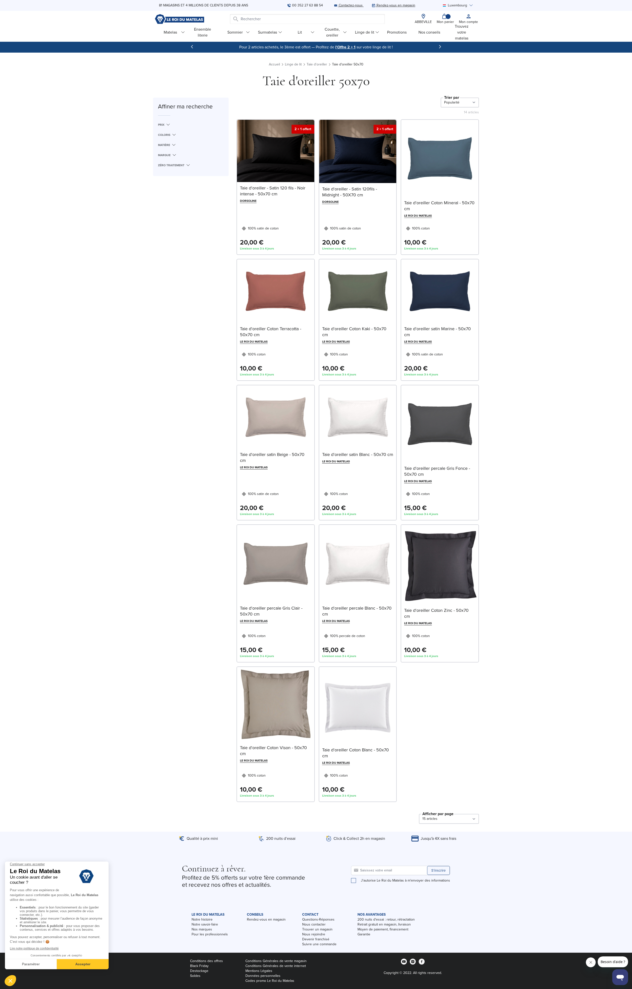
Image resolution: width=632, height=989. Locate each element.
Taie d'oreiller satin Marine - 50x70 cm (437, 332)
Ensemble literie (202, 32)
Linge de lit (364, 32)
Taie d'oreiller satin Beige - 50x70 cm (272, 457)
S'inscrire (438, 870)
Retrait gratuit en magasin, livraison (384, 924)
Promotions (397, 32)
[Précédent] (192, 46)
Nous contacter (314, 924)
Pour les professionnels (210, 934)
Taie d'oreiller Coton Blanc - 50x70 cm (355, 753)
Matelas (170, 32)
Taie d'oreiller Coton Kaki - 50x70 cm (354, 332)
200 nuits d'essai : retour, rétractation (386, 919)
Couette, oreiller (332, 32)
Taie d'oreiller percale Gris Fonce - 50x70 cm (437, 471)
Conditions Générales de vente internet (275, 965)
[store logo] (179, 19)
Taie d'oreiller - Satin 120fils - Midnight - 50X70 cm (349, 192)
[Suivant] (439, 46)
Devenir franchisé (315, 939)
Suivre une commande (319, 944)
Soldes (195, 975)
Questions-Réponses (318, 919)
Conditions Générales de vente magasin (276, 961)
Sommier (235, 32)
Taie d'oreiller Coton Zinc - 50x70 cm (436, 613)
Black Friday (199, 965)
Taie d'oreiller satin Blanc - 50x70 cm (357, 454)
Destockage (199, 970)
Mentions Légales (258, 970)
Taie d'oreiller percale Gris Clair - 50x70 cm (271, 611)
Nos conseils (429, 32)
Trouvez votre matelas (462, 32)
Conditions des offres (206, 961)
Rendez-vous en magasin (266, 919)
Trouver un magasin (317, 929)
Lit (300, 32)
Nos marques (202, 929)
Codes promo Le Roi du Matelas (269, 980)
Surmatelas (267, 32)
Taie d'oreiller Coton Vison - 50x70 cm (273, 750)
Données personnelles (262, 975)
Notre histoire (202, 919)
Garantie (363, 934)
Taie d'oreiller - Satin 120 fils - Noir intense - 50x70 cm (272, 191)
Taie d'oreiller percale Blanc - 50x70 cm (357, 611)
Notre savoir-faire (205, 924)
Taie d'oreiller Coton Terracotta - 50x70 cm (270, 332)
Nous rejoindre (313, 934)
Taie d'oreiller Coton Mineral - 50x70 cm (439, 206)
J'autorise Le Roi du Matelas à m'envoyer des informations (405, 880)
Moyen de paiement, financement (382, 929)
